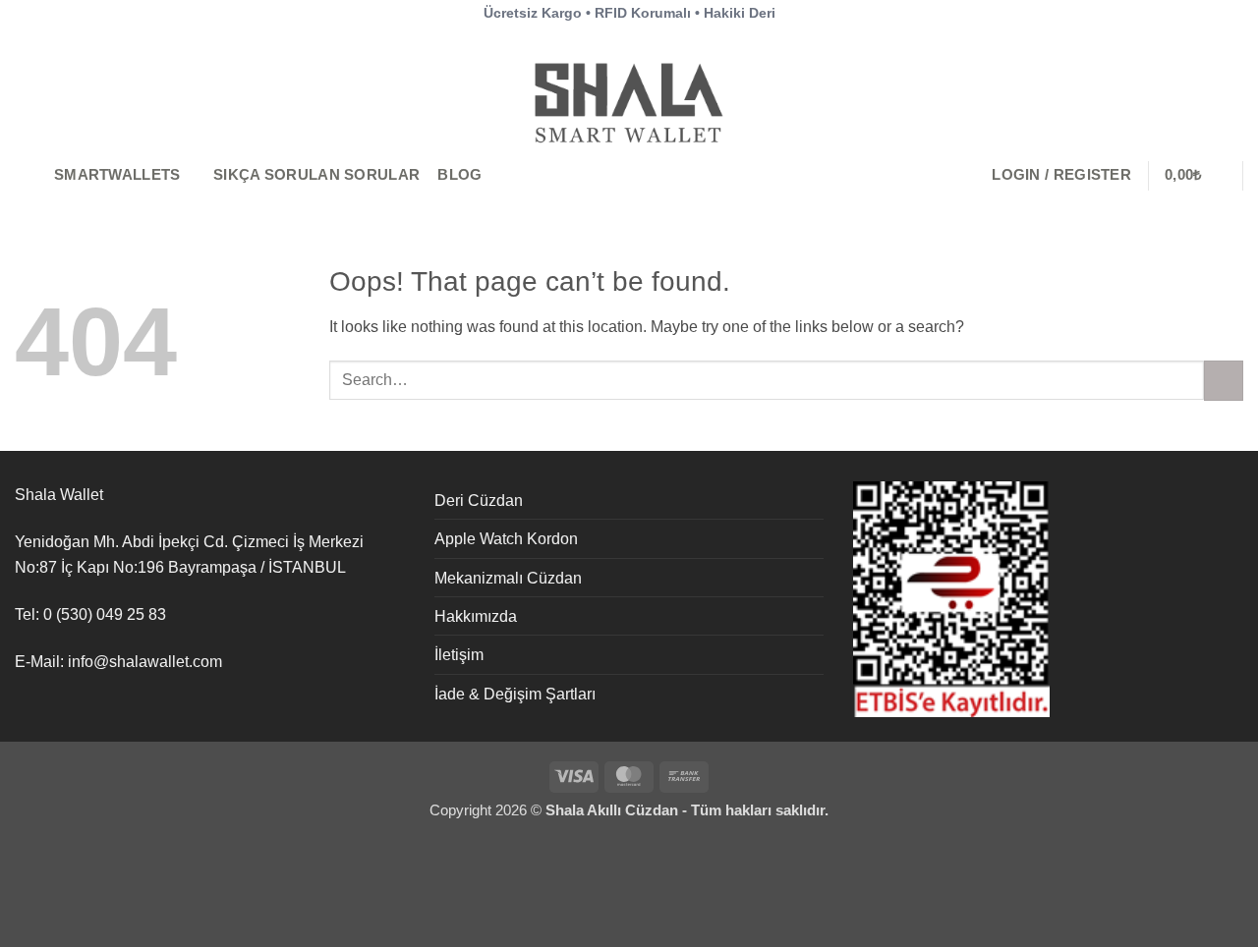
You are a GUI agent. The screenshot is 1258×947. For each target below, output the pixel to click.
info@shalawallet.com (145, 661)
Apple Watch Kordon (506, 538)
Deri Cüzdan (478, 500)
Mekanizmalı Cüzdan (508, 577)
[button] (1061, 175)
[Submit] (1223, 380)
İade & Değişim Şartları (515, 693)
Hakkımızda (475, 616)
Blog (459, 175)
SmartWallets (117, 175)
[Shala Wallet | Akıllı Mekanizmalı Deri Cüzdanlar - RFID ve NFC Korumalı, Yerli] (629, 101)
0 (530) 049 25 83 (104, 614)
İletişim (459, 654)
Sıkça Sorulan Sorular (316, 175)
